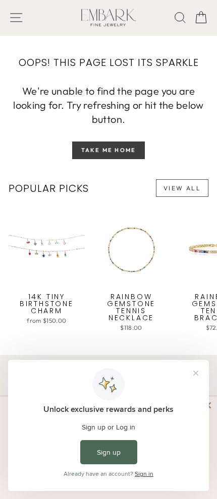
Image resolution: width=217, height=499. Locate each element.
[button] (201, 18)
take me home (108, 150)
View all (182, 188)
